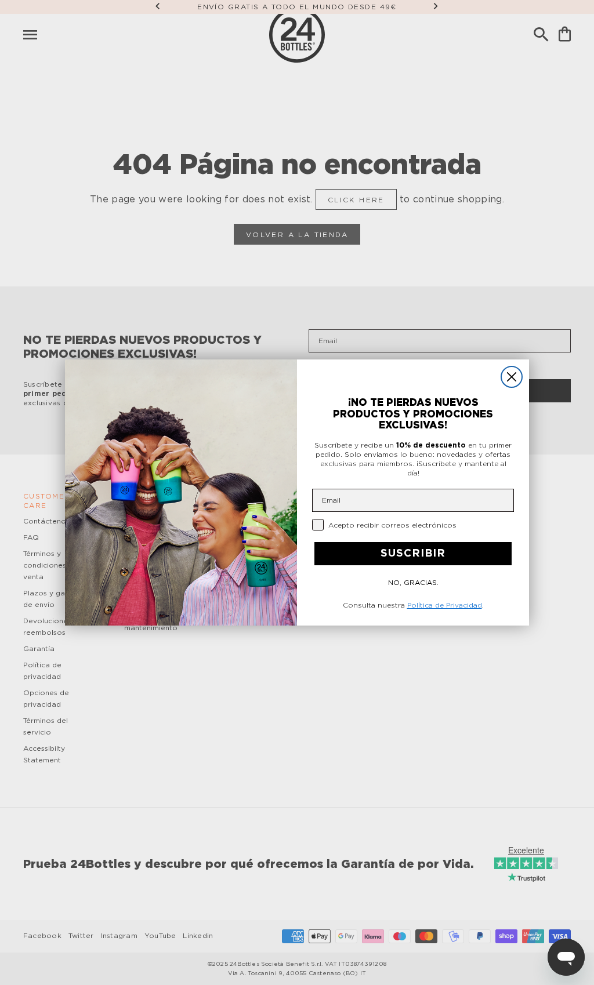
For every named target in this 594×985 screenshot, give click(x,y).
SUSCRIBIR (413, 553)
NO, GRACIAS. (413, 582)
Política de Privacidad (444, 605)
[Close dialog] (511, 376)
